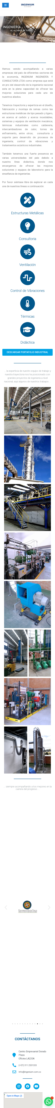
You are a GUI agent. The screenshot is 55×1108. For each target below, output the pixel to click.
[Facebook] (28, 1086)
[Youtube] (36, 1086)
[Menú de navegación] (5, 5)
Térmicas (28, 316)
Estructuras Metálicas (27, 213)
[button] (27, 352)
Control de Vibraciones (27, 291)
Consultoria (27, 239)
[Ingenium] (27, 5)
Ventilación (27, 265)
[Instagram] (19, 1086)
